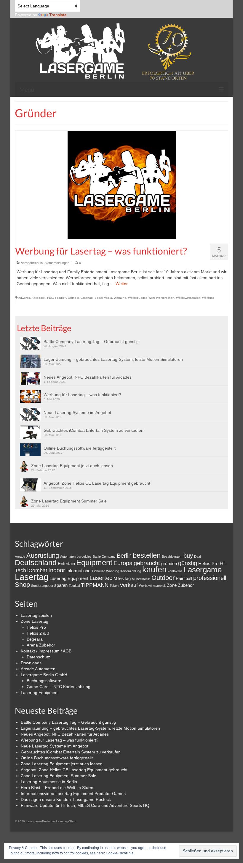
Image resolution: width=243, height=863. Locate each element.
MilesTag (122, 578)
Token (114, 585)
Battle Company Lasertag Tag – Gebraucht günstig (91, 341)
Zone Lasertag (34, 621)
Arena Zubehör (41, 645)
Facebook (38, 297)
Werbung (208, 297)
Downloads (31, 662)
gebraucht (147, 563)
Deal (197, 556)
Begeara (35, 639)
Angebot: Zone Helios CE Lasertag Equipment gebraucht (97, 483)
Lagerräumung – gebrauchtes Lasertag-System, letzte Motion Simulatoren (113, 359)
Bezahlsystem (172, 556)
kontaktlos (175, 571)
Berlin (124, 555)
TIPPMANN (94, 585)
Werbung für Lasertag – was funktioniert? (82, 394)
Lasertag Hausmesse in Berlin (49, 781)
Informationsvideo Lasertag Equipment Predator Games (73, 793)
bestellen (147, 555)
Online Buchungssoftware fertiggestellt (80, 448)
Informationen (79, 570)
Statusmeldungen (56, 263)
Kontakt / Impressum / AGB (46, 651)
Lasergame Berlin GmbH (44, 674)
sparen (61, 585)
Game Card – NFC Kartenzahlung (58, 686)
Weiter (122, 283)
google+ (60, 297)
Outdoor (163, 577)
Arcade (20, 556)
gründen (169, 563)
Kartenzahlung (130, 571)
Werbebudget (137, 297)
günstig (187, 563)
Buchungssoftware (44, 680)
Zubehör (186, 585)
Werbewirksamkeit (188, 297)
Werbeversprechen (161, 297)
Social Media (103, 297)
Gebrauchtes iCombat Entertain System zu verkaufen (93, 430)
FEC (50, 297)
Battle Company (104, 556)
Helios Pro (208, 563)
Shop (22, 584)
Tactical (74, 585)
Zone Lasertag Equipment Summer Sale (69, 501)
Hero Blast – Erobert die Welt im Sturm (57, 787)
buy (188, 555)
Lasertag (87, 297)
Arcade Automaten (38, 668)
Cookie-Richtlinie (120, 853)
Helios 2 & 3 (38, 633)
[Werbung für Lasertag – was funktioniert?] (122, 184)
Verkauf (129, 585)
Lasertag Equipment (68, 578)
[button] (32, 343)
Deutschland (36, 562)
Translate (58, 14)
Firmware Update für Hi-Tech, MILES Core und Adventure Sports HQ (85, 805)
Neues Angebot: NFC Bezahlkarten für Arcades (88, 377)
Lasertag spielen (36, 615)
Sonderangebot (42, 585)
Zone (172, 585)
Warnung (120, 297)
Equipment (94, 562)
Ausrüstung (42, 555)
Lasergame (203, 569)
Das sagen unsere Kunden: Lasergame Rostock (66, 799)
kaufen (154, 569)
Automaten (68, 556)
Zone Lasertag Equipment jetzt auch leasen (72, 465)
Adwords (24, 297)
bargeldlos (84, 556)
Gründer (73, 297)
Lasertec (100, 578)
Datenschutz (38, 657)
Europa (122, 563)
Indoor (56, 570)
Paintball (184, 578)
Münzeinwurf (141, 579)
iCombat (37, 570)
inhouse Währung (106, 571)
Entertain (66, 563)
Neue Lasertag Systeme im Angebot (77, 412)
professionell (209, 578)
